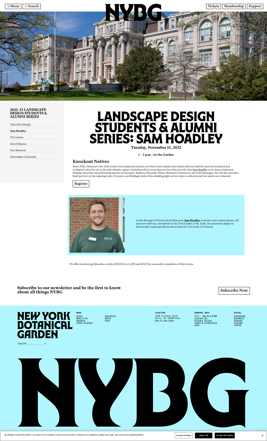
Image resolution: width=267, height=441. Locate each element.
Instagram (239, 316)
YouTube (238, 323)
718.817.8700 (209, 316)
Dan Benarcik (18, 150)
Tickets (213, 6)
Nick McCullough (20, 124)
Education (110, 316)
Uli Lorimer (17, 137)
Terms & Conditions (205, 323)
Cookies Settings (183, 435)
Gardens (80, 320)
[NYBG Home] (133, 12)
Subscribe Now (234, 291)
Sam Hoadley (200, 170)
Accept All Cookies (224, 435)
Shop (107, 320)
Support (255, 6)
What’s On (82, 318)
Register (81, 184)
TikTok (237, 325)
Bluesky (238, 320)
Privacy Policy (203, 320)
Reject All (203, 435)
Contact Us (200, 318)
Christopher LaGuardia (23, 157)
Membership (234, 6)
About (108, 318)
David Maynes (18, 144)
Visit (79, 316)
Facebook (239, 318)
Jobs (196, 325)
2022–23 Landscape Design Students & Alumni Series (28, 113)
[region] (133, 436)
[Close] (262, 436)
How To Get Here (164, 320)
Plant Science (84, 323)
